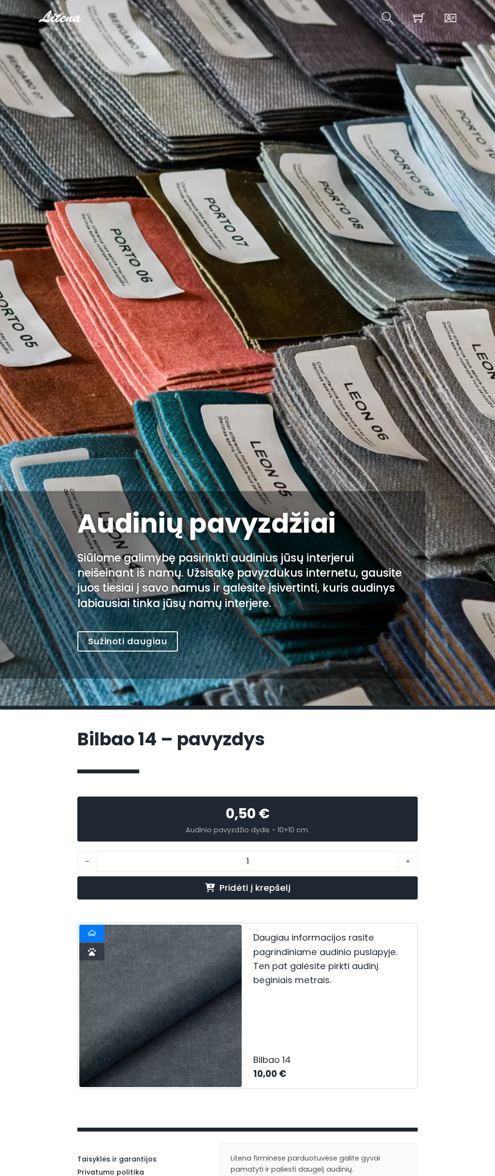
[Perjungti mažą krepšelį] (419, 18)
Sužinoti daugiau (127, 641)
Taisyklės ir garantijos (117, 1159)
